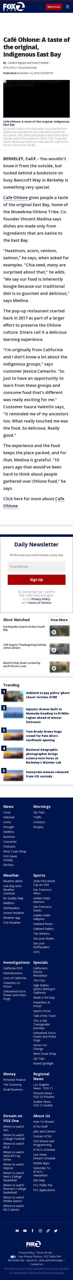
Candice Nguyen (17, 63)
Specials (40, 962)
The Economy (12, 1084)
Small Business (13, 1089)
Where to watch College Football (14, 1137)
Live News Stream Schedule (44, 1156)
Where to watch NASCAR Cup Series (13, 1155)
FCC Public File (42, 1185)
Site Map (39, 1180)
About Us (41, 1115)
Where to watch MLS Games (13, 1207)
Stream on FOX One (12, 1118)
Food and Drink (27, 67)
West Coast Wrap (14, 851)
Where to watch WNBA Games (13, 1199)
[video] (59, 631)
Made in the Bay (44, 997)
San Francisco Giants (42, 908)
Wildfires (8, 832)
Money (9, 1073)
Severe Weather (13, 913)
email (17, 1230)
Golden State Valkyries (41, 917)
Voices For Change (40, 1047)
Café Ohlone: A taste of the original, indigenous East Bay (36, 123)
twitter (56, 1230)
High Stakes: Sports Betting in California (44, 988)
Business (9, 837)
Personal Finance (14, 1080)
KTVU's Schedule (44, 1150)
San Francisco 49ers (42, 891)
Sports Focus (41, 1011)
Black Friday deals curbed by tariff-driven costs (21, 664)
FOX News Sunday (10, 858)
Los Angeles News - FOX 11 (43, 1086)
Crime (7, 822)
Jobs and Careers (44, 1131)
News (8, 806)
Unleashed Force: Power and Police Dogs (14, 995)
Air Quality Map (13, 898)
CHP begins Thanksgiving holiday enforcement (24, 646)
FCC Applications (44, 1190)
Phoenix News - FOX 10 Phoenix (43, 1095)
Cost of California (14, 978)
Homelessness (13, 973)
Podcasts (9, 846)
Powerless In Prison (11, 984)
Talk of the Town (44, 1016)
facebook (32, 1230)
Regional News (41, 1076)
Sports (39, 875)
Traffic (37, 817)
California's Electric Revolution (40, 971)
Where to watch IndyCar (13, 1166)
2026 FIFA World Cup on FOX (44, 883)
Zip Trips (39, 812)
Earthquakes (11, 908)
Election (8, 865)
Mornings (41, 806)
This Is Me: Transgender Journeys (41, 1024)
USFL (36, 952)
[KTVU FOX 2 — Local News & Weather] (15, 6)
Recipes (38, 827)
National (8, 817)
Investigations (16, 962)
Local (6, 812)
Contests (39, 822)
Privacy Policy (40, 599)
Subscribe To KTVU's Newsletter (41, 1171)
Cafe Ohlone (16, 197)
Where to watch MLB (13, 1145)
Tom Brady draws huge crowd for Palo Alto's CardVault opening (44, 736)
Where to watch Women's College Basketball (14, 1188)
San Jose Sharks (43, 938)
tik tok (48, 1230)
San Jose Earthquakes (41, 945)
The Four (39, 980)
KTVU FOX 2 (10, 67)
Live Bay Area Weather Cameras (12, 889)
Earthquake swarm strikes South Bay (24, 628)
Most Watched (16, 619)
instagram (40, 1230)
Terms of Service (39, 603)
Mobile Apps (41, 1163)
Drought (8, 827)
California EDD (13, 968)
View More (59, 620)
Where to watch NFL (13, 1128)
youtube (25, 1230)
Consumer (10, 841)
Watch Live (53, 6)
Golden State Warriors (41, 900)
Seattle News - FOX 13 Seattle (43, 1103)
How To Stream (43, 1122)
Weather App (11, 918)
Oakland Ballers (43, 929)
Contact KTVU (42, 1136)
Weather (11, 875)
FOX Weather (12, 922)
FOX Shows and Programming (43, 1143)
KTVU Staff (40, 1126)
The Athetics (41, 933)
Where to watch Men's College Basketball (13, 1176)
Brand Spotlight (43, 1063)
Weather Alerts (13, 881)
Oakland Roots (43, 924)
